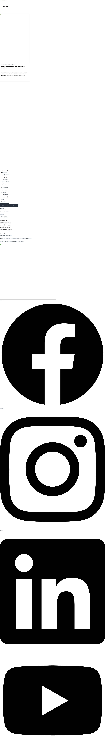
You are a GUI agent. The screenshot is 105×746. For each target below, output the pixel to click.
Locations (4, 176)
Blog (3, 183)
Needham (6, 177)
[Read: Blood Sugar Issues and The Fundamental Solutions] (15, 62)
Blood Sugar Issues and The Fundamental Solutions (13, 67)
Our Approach (5, 170)
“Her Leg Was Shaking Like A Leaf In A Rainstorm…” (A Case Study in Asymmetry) (16, 238)
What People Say (5, 181)
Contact (4, 184)
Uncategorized (12, 64)
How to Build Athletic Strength (6, 235)
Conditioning (3, 64)
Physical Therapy (5, 174)
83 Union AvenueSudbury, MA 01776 (4, 216)
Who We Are (4, 172)
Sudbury (6, 179)
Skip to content (3, 0)
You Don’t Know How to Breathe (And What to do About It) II (12, 241)
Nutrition (7, 64)
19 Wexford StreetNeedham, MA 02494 (4, 210)
